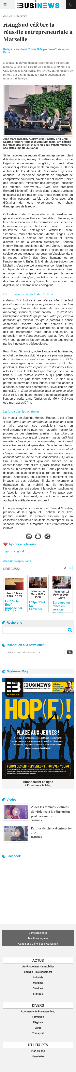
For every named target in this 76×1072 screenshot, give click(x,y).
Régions (38, 1022)
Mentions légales (38, 938)
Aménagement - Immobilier (38, 966)
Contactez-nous (38, 932)
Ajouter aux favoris (22, 544)
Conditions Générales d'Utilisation (38, 943)
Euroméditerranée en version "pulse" (61, 606)
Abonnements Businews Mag (38, 1011)
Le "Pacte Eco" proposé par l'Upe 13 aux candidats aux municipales (13, 604)
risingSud (18, 551)
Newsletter (38, 1056)
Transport (38, 1033)
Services (38, 988)
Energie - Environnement (38, 971)
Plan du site (38, 1050)
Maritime (38, 982)
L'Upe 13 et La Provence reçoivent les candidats (37, 605)
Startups (38, 993)
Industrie (38, 977)
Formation (38, 1016)
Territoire (22, 16)
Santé (38, 1027)
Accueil (7, 16)
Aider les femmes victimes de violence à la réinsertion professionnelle (50, 811)
